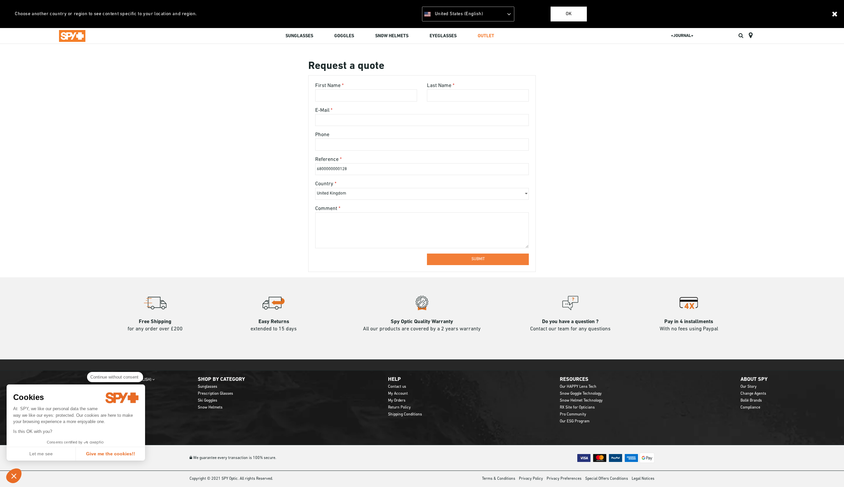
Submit (478, 259)
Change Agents (753, 394)
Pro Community (573, 414)
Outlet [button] (486, 36)
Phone (322, 134)
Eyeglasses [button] (443, 36)
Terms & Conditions (498, 479)
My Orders (397, 401)
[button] (14, 476)
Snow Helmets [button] (391, 36)
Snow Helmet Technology (581, 401)
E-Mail (323, 110)
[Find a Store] (750, 35)
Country (325, 184)
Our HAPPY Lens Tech (578, 387)
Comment (327, 208)
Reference (327, 159)
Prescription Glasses (215, 394)
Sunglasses (207, 387)
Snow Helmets (210, 408)
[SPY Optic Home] (72, 35)
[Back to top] (828, 470)
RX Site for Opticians (577, 408)
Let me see (41, 453)
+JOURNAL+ (682, 36)
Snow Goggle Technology (581, 394)
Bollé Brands (751, 401)
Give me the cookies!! (110, 453)
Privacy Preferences (564, 479)
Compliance (750, 408)
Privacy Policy (531, 479)
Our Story (748, 387)
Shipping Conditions (405, 414)
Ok (569, 14)
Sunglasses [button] (299, 36)
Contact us (397, 387)
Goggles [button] (344, 36)
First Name (328, 85)
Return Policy (399, 408)
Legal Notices (643, 479)
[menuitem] (299, 37)
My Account (398, 394)
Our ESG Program (574, 421)
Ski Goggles (207, 401)
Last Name (440, 85)
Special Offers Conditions (606, 479)
